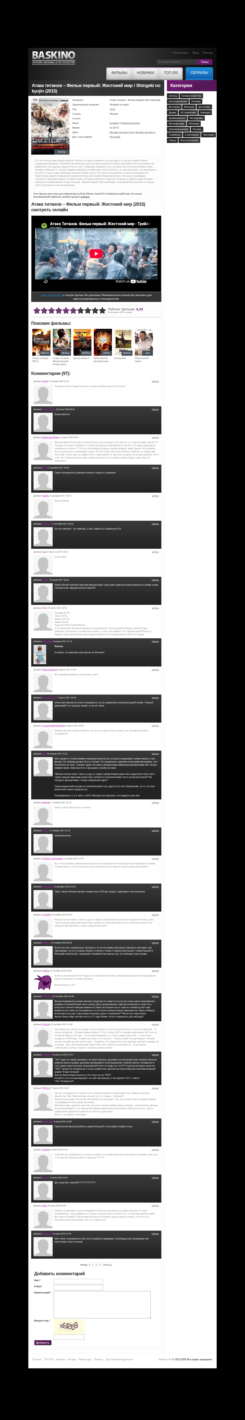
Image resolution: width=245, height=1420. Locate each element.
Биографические (178, 101)
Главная (37, 1359)
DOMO (45, 580)
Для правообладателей (119, 1359)
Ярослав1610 (49, 669)
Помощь (208, 52)
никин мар (47, 1121)
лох (44, 551)
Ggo (44, 1205)
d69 (44, 753)
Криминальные (177, 118)
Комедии (205, 112)
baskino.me (165, 1359)
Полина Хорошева (52, 858)
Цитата (155, 381)
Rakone (46, 942)
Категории (181, 85)
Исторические (188, 112)
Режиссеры (84, 1359)
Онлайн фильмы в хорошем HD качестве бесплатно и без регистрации (53, 58)
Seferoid (46, 523)
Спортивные (192, 134)
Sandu (45, 495)
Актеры (72, 1359)
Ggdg (45, 381)
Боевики (114, 123)
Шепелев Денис (51, 437)
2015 (112, 109)
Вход (196, 52)
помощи (84, 197)
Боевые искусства (191, 96)
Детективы (204, 107)
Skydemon (47, 886)
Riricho (46, 1088)
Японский (115, 137)
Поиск (204, 62)
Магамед (47, 1233)
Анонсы (173, 96)
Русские (197, 129)
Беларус (46, 1054)
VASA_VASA (49, 409)
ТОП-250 (49, 1359)
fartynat (46, 802)
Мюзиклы (194, 123)
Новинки (60, 1359)
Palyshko (47, 996)
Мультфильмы (176, 123)
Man (44, 467)
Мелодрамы (196, 118)
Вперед (107, 1264)
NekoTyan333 (49, 697)
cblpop (45, 970)
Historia (46, 1024)
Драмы (172, 112)
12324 (45, 830)
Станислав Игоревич (53, 725)
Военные (189, 107)
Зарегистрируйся (51, 295)
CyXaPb (46, 914)
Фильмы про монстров (122, 132)
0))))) (44, 608)
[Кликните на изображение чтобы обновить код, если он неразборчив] (69, 1320)
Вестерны (174, 107)
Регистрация (181, 52)
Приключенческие (130, 123)
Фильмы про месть (145, 132)
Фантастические (189, 140)
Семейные (174, 134)
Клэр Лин (47, 641)
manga (46, 1149)
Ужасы (172, 140)
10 (102, 310)
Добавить (43, 1342)
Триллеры (208, 134)
